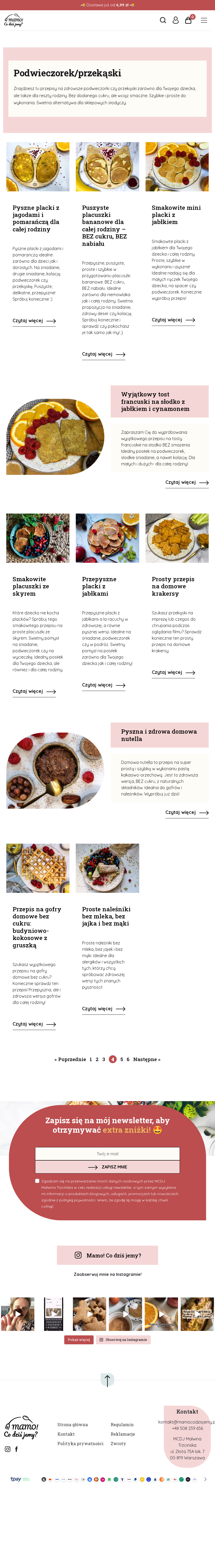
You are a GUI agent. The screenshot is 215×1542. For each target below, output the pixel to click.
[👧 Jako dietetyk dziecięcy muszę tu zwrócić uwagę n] (161, 1314)
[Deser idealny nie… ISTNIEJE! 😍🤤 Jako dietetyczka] (17, 1314)
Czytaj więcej (28, 320)
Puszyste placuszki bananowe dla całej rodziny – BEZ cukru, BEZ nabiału (104, 225)
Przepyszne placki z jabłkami (99, 586)
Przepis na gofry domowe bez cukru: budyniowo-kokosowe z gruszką (37, 927)
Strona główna (72, 1424)
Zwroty (118, 1443)
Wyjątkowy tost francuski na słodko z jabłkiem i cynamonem (155, 401)
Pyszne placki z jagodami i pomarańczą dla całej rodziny (36, 218)
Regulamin (122, 1424)
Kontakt (66, 1434)
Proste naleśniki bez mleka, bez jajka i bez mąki (106, 916)
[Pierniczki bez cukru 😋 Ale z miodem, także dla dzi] (89, 1314)
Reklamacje (123, 1434)
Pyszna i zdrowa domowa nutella (159, 734)
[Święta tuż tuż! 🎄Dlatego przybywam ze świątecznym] (125, 1314)
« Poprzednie (70, 1059)
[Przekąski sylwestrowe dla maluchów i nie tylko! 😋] (53, 1314)
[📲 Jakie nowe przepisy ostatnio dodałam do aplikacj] (197, 1314)
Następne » (146, 1059)
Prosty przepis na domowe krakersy (173, 586)
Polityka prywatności (80, 1443)
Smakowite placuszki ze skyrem (31, 586)
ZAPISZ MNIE (114, 1167)
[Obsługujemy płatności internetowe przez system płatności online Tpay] (107, 1479)
